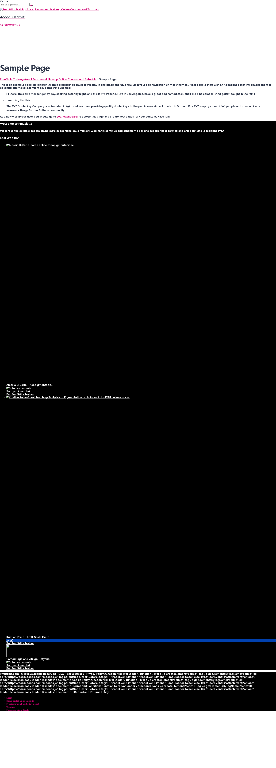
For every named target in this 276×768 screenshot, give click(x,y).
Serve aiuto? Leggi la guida (20, 701)
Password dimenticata (17, 710)
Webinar (10, 707)
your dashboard (67, 116)
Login (9, 698)
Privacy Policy (95, 673)
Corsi (3, 24)
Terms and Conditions (87, 686)
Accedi (41, 763)
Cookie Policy (81, 679)
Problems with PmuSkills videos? (22, 704)
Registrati (30, 763)
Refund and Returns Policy (91, 692)
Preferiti (13, 24)
